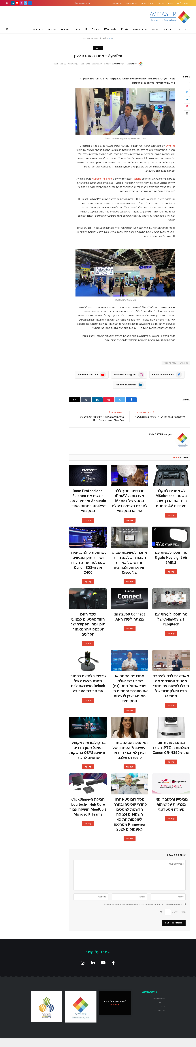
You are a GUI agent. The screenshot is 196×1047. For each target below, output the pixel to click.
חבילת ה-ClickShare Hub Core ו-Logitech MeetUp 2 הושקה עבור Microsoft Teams (88, 806)
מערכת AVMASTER (124, 64)
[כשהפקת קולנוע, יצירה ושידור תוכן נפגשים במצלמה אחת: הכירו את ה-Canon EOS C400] (88, 537)
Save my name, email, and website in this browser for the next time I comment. (143, 904)
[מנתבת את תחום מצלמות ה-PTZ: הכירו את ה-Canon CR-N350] (171, 727)
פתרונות (52, 29)
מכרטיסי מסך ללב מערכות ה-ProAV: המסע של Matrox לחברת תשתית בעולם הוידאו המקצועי (129, 501)
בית (110, 38)
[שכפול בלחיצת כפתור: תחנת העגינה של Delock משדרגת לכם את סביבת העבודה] (88, 660)
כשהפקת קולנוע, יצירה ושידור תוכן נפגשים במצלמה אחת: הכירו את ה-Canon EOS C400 (88, 562)
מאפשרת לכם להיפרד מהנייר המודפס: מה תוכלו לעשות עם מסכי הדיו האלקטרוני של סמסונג (171, 686)
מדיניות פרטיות (147, 3)
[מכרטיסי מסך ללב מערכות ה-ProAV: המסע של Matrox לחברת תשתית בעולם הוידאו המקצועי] (129, 475)
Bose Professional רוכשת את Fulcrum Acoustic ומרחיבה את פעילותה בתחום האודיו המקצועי (88, 501)
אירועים (65, 29)
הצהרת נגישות (131, 3)
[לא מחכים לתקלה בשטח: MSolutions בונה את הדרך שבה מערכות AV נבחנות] (171, 475)
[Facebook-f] (113, 963)
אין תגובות (72, 64)
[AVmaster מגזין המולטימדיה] (170, 17)
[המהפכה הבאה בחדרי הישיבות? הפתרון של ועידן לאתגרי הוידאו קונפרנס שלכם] (129, 727)
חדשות (154, 29)
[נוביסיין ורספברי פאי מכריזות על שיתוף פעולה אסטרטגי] (171, 783)
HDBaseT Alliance (102, 178)
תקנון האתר (117, 3)
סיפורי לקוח (37, 29)
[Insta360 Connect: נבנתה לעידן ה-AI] (129, 598)
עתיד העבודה (140, 29)
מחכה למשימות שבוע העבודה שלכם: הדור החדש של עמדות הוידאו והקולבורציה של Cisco (129, 562)
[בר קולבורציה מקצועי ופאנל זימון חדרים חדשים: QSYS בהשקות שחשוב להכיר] (88, 727)
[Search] (7, 29)
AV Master (115, 1004)
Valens (137, 178)
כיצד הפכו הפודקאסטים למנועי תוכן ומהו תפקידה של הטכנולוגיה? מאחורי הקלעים (88, 624)
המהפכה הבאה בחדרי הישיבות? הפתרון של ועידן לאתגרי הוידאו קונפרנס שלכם (129, 750)
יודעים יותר (168, 29)
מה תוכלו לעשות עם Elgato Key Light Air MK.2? (171, 557)
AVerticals (110, 29)
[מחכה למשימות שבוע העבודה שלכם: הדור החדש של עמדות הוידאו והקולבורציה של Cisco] (129, 537)
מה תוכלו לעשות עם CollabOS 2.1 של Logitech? (171, 619)
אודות (170, 3)
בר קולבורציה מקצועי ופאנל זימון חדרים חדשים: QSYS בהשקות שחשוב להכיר (88, 750)
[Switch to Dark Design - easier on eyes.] (7, 3)
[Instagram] (83, 963)
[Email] (187, 113)
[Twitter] (187, 92)
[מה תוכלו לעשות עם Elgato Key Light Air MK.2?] (171, 537)
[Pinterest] (187, 106)
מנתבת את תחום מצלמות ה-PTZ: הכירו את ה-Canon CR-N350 (171, 748)
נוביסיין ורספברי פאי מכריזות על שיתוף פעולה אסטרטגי (171, 804)
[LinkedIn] (187, 99)
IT (86, 29)
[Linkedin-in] (93, 963)
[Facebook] (187, 85)
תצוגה (77, 29)
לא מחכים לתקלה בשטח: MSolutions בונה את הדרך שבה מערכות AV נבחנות (171, 498)
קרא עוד (171, 515)
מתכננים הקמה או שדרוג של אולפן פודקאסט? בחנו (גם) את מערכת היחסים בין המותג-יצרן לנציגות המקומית (129, 688)
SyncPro (170, 145)
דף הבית (183, 29)
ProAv (124, 29)
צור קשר (160, 3)
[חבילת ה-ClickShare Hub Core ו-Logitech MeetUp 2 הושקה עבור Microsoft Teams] (88, 783)
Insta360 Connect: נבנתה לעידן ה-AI (129, 616)
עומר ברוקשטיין (169, 363)
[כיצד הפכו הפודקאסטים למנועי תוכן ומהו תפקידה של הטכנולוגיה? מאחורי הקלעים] (88, 598)
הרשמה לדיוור (182, 3)
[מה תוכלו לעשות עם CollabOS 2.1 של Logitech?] (171, 598)
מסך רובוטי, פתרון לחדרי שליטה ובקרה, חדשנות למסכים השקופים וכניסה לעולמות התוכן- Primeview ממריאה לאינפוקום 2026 (129, 814)
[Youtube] (103, 963)
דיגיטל (95, 29)
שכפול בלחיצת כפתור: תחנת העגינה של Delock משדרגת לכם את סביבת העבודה (88, 683)
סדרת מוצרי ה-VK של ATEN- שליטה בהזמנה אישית (160, 416)
